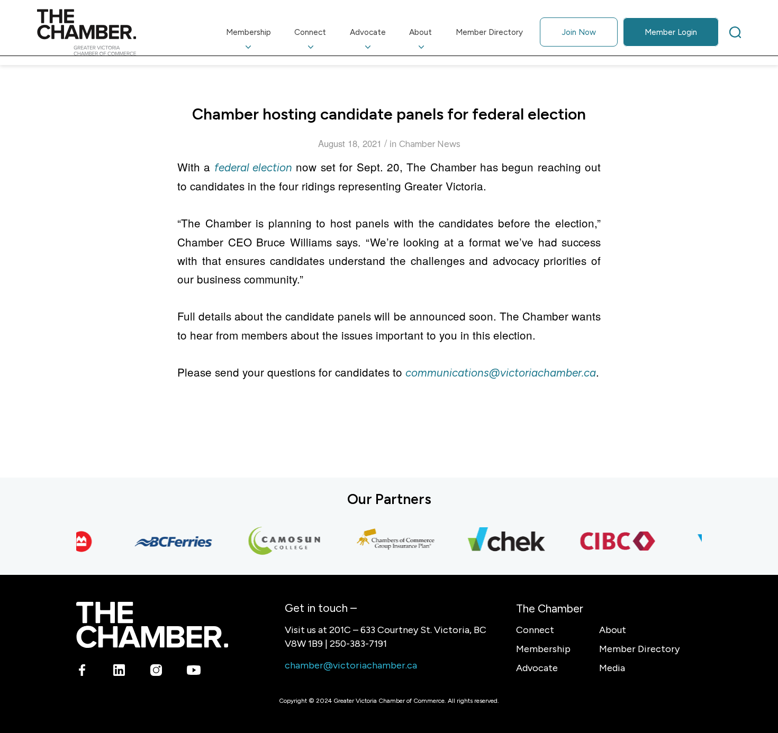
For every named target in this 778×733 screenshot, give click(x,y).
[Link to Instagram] (156, 672)
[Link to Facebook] (82, 672)
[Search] (735, 32)
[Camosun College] (278, 541)
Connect (535, 630)
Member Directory (639, 649)
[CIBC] (612, 541)
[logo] (86, 32)
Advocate (537, 668)
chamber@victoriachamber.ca (351, 665)
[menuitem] (249, 32)
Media (612, 668)
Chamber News (429, 144)
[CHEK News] (500, 541)
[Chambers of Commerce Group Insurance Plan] (389, 541)
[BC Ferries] (167, 541)
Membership (543, 649)
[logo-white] (152, 625)
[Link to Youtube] (193, 672)
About (612, 630)
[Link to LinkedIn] (119, 672)
